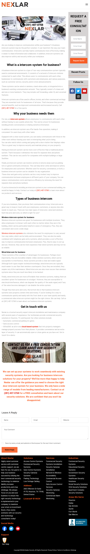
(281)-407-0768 (8, 108)
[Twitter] (78, 91)
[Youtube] (84, 91)
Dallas (71, 503)
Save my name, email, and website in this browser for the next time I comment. (33, 443)
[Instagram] (78, 96)
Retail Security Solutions (78, 484)
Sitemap (73, 550)
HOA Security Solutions (78, 487)
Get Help (5, 544)
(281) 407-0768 (11, 393)
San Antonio (73, 506)
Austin (71, 509)
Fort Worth (73, 512)
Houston (72, 500)
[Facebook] (72, 91)
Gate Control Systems (32, 470)
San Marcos (73, 514)
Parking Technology (31, 478)
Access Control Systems (33, 461)
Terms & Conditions (63, 550)
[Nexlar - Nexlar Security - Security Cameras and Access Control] (15, 4)
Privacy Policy (52, 550)
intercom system (17, 119)
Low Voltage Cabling (32, 481)
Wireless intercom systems (12, 233)
